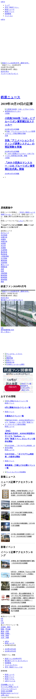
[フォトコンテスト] (18, 30)
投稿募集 (8, 14)
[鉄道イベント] (18, 26)
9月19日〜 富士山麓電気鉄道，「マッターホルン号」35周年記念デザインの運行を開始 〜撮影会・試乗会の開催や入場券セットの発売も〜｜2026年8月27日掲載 (22, 598)
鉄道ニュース (9, 9)
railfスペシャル (10, 681)
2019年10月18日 (10, 649)
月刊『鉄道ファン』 (12, 7)
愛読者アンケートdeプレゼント (12, 300)
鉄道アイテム (9, 679)
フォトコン (9, 16)
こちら (20, 221)
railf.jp (3, 2)
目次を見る (5, 298)
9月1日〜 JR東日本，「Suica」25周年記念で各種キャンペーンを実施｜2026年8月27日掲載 (23, 574)
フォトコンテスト (11, 665)
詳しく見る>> (6, 332)
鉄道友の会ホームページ (9, 693)
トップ (7, 5)
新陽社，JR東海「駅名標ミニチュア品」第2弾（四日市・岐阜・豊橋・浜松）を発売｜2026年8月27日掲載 (23, 493)
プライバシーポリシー (9, 689)
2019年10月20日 (10, 651)
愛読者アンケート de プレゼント (16, 661)
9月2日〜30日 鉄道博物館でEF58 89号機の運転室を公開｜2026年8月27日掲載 (23, 608)
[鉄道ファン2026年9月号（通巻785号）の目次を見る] (15, 63)
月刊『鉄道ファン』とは (13, 667)
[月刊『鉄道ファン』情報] (18, 21)
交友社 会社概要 (6, 691)
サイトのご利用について (9, 687)
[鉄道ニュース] (18, 23)
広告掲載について (7, 684)
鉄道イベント (9, 11)
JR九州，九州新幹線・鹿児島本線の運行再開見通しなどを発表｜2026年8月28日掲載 (22, 504)
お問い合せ (5, 695)
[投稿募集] (18, 28)
